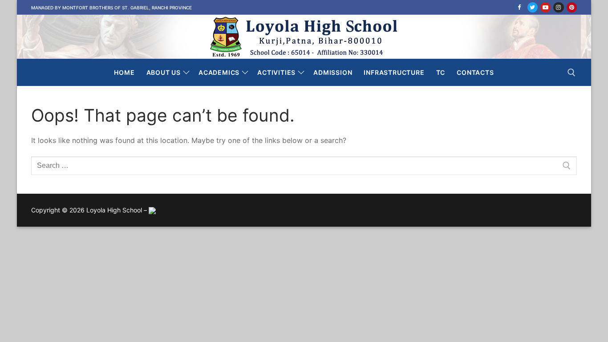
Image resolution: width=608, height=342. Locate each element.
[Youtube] (545, 7)
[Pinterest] (572, 7)
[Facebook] (519, 7)
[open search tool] (571, 73)
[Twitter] (532, 7)
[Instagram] (558, 7)
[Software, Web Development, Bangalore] (152, 210)
